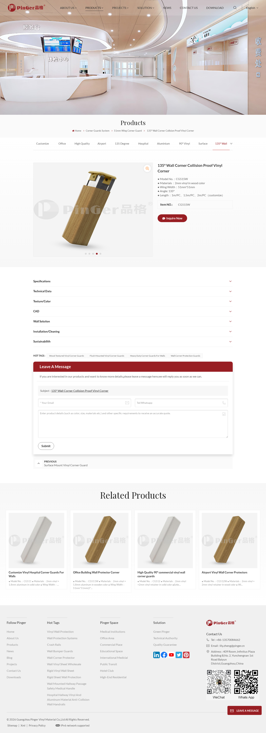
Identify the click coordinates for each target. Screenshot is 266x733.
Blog (9, 657)
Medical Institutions (112, 631)
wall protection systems (62, 638)
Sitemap (12, 725)
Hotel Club (107, 670)
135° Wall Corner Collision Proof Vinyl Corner (221, 146)
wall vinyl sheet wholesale (64, 664)
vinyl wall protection (60, 631)
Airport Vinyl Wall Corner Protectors (102, 146)
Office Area (107, 638)
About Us (67, 7)
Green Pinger (161, 631)
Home (78, 130)
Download (215, 7)
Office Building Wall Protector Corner (62, 146)
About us (13, 638)
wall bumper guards (60, 651)
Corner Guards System (97, 130)
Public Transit (108, 664)
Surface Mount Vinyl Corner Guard (203, 146)
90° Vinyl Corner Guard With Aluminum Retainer (184, 146)
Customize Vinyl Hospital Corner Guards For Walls (42, 146)
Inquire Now (174, 218)
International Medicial (114, 657)
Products (93, 7)
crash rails (54, 644)
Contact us (14, 670)
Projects (119, 7)
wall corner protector (61, 657)
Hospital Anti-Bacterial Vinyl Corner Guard (143, 146)
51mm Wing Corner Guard (128, 130)
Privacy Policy (37, 725)
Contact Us (189, 7)
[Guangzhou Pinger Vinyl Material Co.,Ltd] (26, 10)
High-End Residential (113, 677)
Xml (23, 725)
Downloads (14, 677)
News (167, 7)
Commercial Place (111, 644)
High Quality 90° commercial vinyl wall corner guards (82, 146)
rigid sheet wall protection (64, 677)
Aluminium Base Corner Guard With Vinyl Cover (163, 146)
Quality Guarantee (165, 644)
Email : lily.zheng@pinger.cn (228, 645)
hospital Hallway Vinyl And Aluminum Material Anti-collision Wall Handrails (68, 699)
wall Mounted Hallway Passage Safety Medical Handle (66, 686)
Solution (144, 7)
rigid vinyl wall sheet (60, 670)
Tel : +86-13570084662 (225, 639)
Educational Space (111, 651)
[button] (86, 254)
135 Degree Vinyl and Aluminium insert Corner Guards (122, 146)
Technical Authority (165, 638)
